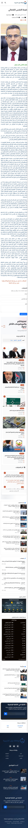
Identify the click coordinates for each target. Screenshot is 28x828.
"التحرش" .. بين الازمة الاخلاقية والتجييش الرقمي (14, 388)
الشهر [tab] (15, 340)
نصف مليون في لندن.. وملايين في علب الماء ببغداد (11, 530)
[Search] (5, 2)
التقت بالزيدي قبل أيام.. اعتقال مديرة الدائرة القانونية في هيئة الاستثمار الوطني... (11, 669)
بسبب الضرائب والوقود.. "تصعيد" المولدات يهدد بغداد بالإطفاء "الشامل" (12, 505)
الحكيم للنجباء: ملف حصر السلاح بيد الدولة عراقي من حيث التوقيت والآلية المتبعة (12, 549)
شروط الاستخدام (16, 821)
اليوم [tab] (23, 340)
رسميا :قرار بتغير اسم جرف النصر (17, 410)
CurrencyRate (23, 661)
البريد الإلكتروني (24, 298)
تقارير (21, 758)
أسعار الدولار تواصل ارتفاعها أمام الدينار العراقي (15, 433)
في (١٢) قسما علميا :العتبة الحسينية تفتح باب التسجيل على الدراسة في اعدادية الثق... (11, 694)
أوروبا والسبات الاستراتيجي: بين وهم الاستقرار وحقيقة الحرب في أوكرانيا (11, 517)
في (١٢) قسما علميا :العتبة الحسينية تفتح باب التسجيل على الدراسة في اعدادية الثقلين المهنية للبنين (14, 457)
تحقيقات (7, 753)
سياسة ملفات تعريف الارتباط (16, 823)
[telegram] (10, 746)
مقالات (22, 17)
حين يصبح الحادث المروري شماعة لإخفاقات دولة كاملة (11, 524)
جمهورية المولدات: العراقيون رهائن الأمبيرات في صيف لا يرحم (11, 511)
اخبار (21, 753)
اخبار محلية (21, 756)
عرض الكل (4, 326)
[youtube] (14, 746)
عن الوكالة (22, 821)
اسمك (26, 293)
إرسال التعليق (23, 314)
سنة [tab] (12, 340)
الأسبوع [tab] (19, 340)
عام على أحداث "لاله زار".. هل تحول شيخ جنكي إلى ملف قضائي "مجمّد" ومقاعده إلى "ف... (11, 536)
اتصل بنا (8, 823)
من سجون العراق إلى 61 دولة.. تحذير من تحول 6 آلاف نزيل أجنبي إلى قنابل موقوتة (11, 542)
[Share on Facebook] (25, 20)
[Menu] (2, 2)
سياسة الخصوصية (8, 821)
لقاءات (7, 756)
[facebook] (17, 746)
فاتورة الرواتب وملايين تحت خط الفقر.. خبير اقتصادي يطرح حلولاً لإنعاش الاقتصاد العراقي (15, 481)
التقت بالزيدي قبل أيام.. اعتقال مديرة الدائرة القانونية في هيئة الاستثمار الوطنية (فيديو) (14, 363)
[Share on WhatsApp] (22, 20)
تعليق (26, 303)
